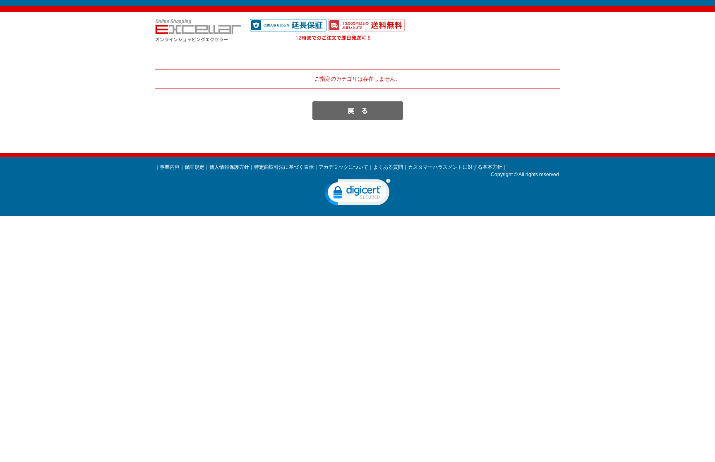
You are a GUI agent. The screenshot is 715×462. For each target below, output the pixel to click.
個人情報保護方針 (229, 167)
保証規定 (194, 167)
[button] (357, 194)
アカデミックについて (343, 167)
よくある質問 (388, 167)
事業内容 (170, 167)
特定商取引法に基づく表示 (284, 167)
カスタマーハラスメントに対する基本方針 (455, 167)
